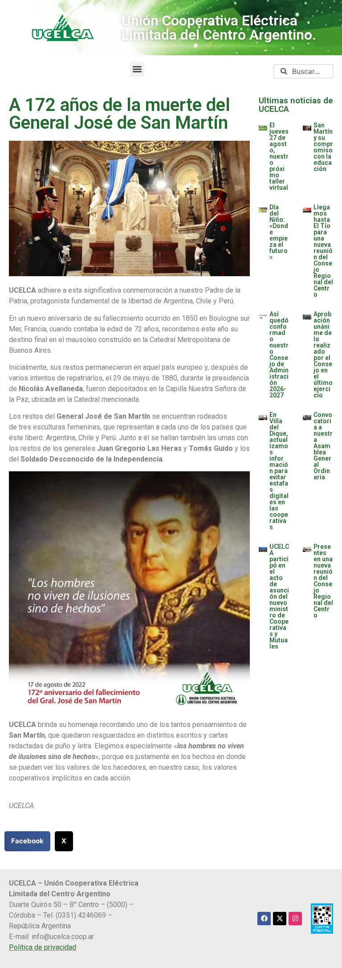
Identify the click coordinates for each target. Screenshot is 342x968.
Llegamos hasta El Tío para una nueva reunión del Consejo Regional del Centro (323, 251)
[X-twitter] (279, 918)
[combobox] (303, 71)
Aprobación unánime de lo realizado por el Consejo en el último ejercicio (323, 354)
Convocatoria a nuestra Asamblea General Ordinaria (323, 446)
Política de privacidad (42, 947)
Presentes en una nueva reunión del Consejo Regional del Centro (323, 581)
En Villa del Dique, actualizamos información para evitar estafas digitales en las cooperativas (279, 471)
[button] (137, 69)
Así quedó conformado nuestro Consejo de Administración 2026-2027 (279, 354)
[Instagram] (295, 918)
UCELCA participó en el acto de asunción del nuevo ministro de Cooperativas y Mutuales (279, 596)
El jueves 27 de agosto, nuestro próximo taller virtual (279, 156)
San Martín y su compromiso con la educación (323, 147)
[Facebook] (264, 918)
